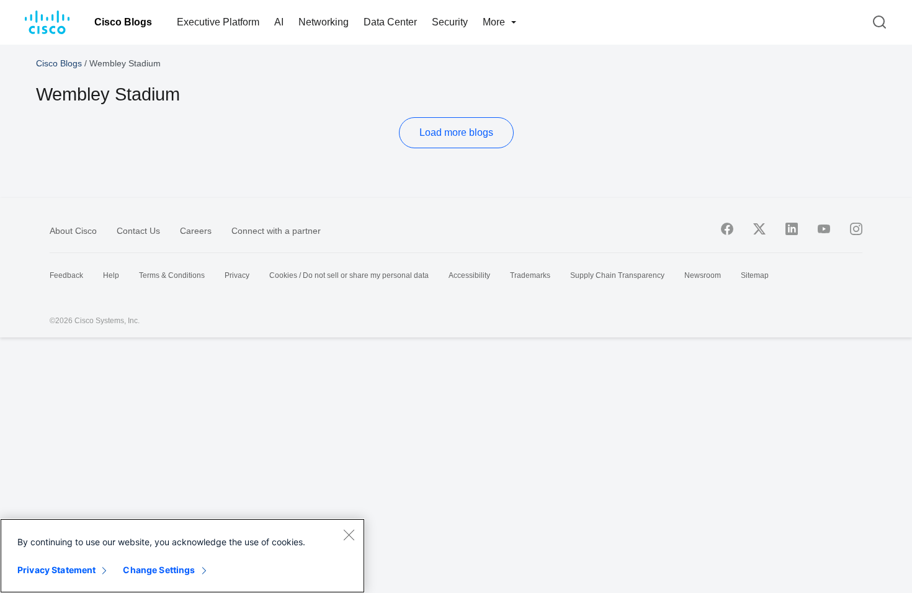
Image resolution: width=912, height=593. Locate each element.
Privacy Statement (56, 569)
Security (450, 22)
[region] (182, 556)
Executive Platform (218, 22)
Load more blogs (456, 132)
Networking (323, 22)
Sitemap (755, 275)
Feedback (66, 275)
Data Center (390, 22)
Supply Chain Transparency (617, 275)
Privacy (237, 275)
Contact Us (138, 231)
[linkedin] (791, 229)
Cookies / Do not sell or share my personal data (349, 275)
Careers (196, 231)
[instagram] (856, 229)
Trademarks (530, 275)
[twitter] (759, 229)
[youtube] (824, 229)
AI (279, 22)
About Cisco (73, 231)
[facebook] (727, 229)
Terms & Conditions (172, 275)
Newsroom (702, 275)
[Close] (348, 534)
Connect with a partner (276, 231)
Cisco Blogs (123, 22)
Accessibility (469, 275)
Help (111, 275)
